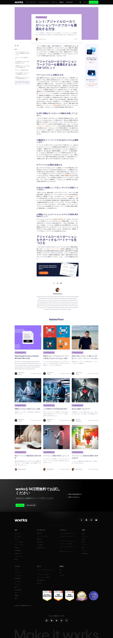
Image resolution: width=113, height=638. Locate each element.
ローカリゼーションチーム (46, 93)
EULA (16, 559)
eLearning (84, 553)
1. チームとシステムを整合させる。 (21, 58)
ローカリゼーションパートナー (52, 249)
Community (17, 578)
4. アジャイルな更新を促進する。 (22, 70)
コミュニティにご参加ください (91, 84)
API (60, 569)
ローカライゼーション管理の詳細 (50, 105)
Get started (20, 505)
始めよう (91, 62)
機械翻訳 (67, 175)
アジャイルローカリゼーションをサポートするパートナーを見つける (22, 83)
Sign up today (43, 273)
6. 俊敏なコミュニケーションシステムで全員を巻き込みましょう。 (22, 78)
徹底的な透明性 (58, 219)
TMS (16, 598)
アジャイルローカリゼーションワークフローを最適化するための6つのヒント (22, 53)
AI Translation (18, 590)
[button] (31, 2)
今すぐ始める (93, 2)
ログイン (85, 2)
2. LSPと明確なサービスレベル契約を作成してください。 (22, 62)
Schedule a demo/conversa (38, 506)
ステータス (62, 575)
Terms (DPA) (18, 550)
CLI (60, 572)
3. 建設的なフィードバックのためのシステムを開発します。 (22, 66)
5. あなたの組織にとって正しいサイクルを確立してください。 (22, 73)
